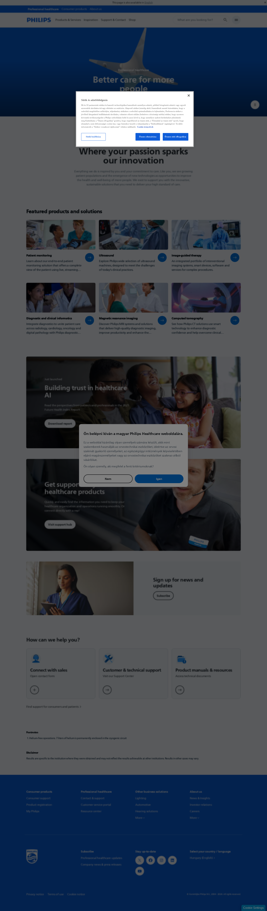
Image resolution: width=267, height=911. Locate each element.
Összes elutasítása (147, 137)
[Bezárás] (189, 95)
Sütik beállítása (93, 137)
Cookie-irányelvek (145, 127)
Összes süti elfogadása (175, 137)
